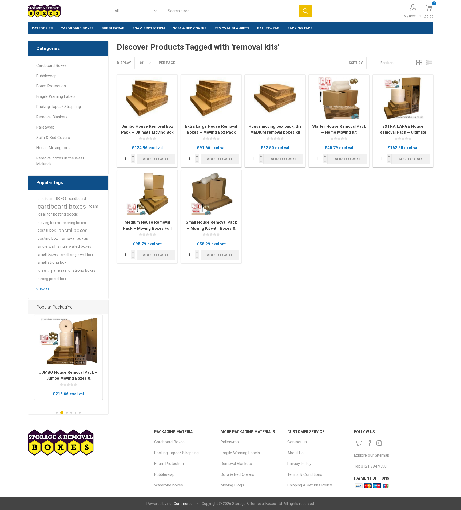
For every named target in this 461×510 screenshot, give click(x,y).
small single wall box (77, 254)
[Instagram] (379, 443)
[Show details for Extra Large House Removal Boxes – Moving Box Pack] (211, 98)
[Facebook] (369, 443)
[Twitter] (359, 443)
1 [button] (57, 413)
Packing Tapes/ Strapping (58, 106)
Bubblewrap (46, 75)
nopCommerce (180, 503)
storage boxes (54, 270)
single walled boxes (74, 246)
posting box (48, 238)
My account (413, 16)
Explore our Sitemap (371, 455)
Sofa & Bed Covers (53, 137)
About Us (295, 452)
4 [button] (71, 413)
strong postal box (52, 279)
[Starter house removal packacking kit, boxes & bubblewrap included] (339, 98)
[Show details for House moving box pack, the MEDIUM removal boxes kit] (275, 98)
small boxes (48, 254)
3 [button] (67, 413)
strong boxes (84, 270)
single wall (46, 246)
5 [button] (75, 413)
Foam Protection (51, 86)
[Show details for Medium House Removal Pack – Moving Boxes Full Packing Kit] (147, 194)
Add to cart (156, 159)
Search (305, 11)
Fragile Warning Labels (55, 96)
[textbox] (230, 11)
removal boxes (74, 238)
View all (43, 289)
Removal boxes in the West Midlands (60, 161)
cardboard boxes (62, 206)
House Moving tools (53, 147)
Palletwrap (45, 127)
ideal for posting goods (58, 214)
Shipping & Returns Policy (309, 485)
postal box (47, 230)
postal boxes (73, 230)
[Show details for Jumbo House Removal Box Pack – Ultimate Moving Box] (147, 98)
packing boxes (74, 222)
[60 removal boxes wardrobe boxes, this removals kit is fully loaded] (68, 341)
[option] (68, 357)
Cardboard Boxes (51, 65)
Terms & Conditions (304, 474)
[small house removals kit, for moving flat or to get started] (211, 194)
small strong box (52, 262)
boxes (61, 198)
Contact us (297, 441)
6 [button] (80, 413)
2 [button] (61, 412)
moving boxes (49, 222)
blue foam (45, 198)
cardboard (77, 198)
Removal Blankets (51, 117)
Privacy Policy (299, 463)
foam (93, 206)
